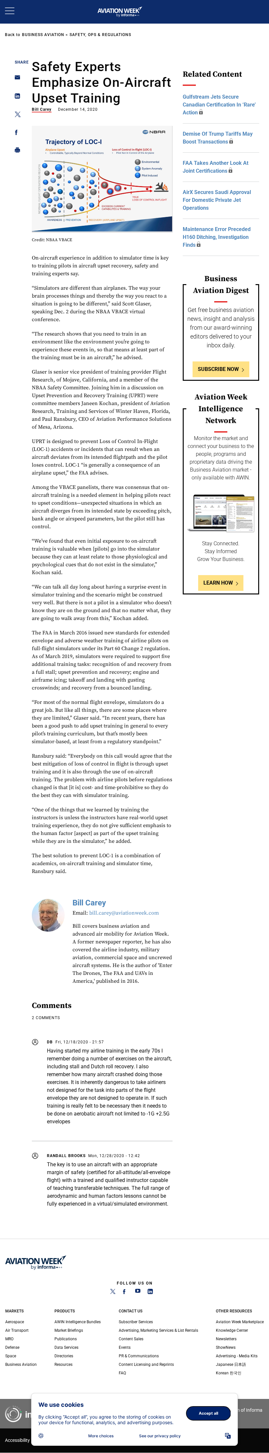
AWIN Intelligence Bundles (77, 1322)
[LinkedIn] (150, 1292)
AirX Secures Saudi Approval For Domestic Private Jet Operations (217, 200)
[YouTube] (137, 1292)
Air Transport (17, 1330)
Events (125, 1347)
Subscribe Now (218, 369)
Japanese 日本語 (231, 1364)
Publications (65, 1339)
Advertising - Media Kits (237, 1356)
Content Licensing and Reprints (146, 1364)
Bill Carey (42, 109)
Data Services (66, 1347)
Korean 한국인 (228, 1373)
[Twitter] (112, 1292)
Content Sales (131, 1339)
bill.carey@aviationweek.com (124, 913)
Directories (63, 1356)
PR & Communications (139, 1356)
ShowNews (226, 1347)
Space (10, 1356)
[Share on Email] (15, 79)
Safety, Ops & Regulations (100, 34)
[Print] (15, 151)
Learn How (218, 583)
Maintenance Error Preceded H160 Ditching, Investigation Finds (217, 237)
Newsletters (226, 1339)
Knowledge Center (232, 1330)
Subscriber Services (136, 1322)
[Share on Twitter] (15, 115)
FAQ (122, 1373)
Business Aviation (43, 34)
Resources (63, 1364)
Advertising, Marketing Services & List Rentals (158, 1330)
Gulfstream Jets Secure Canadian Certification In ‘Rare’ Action (219, 105)
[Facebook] (125, 1292)
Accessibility (17, 1440)
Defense (12, 1347)
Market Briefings (68, 1330)
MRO (9, 1339)
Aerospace (14, 1322)
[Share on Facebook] (15, 133)
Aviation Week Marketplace (240, 1322)
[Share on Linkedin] (15, 97)
